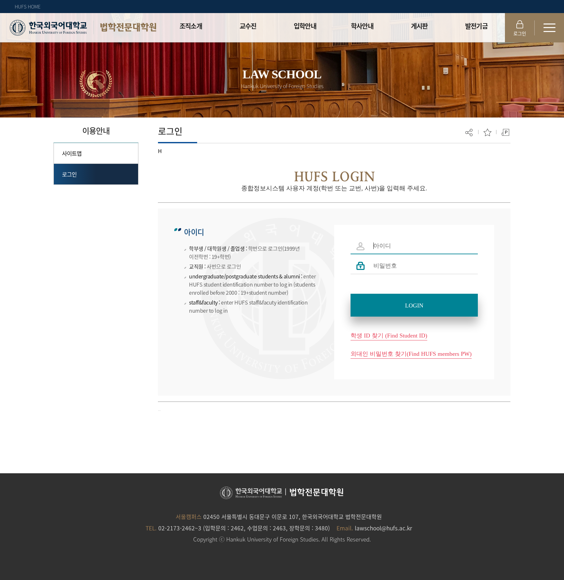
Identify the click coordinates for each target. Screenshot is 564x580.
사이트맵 (72, 153)
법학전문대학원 (128, 27)
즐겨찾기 (487, 132)
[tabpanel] (334, 302)
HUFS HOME (27, 6)
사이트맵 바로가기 (549, 27)
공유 (469, 132)
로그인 (519, 33)
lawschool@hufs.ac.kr (383, 528)
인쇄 (505, 132)
